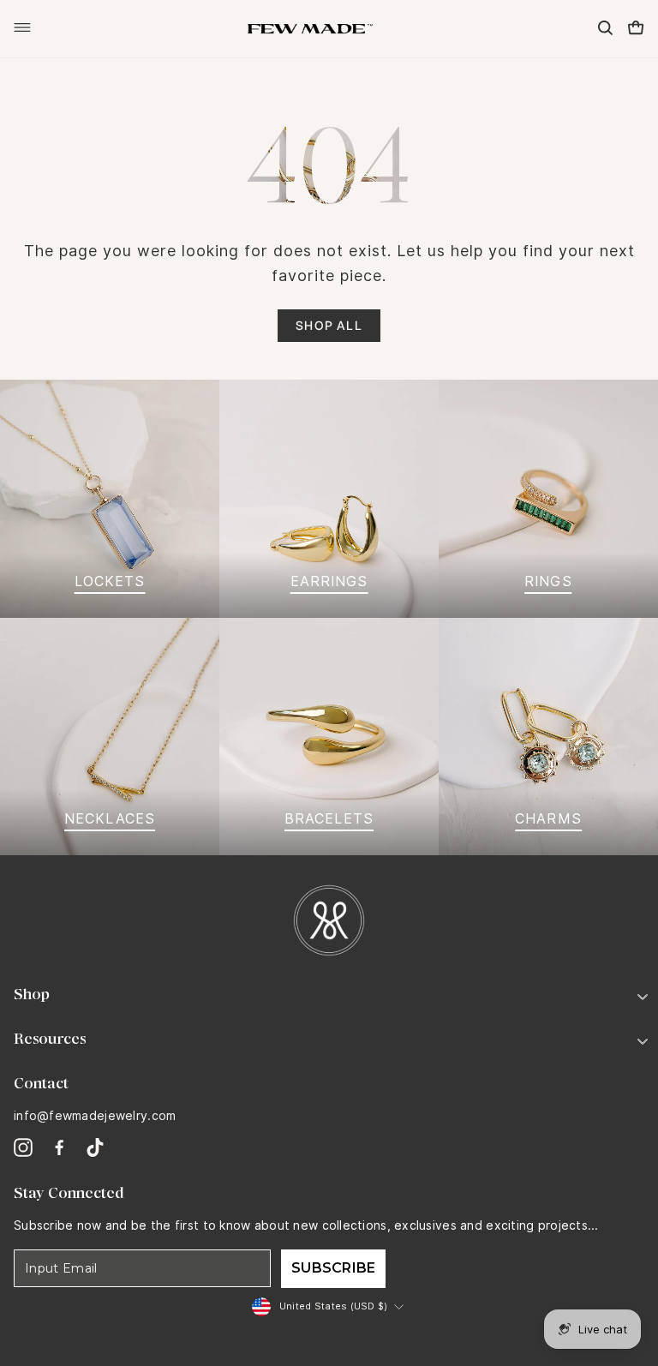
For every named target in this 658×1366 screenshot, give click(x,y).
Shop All (329, 325)
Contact (41, 1083)
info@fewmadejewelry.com (95, 1116)
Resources (50, 1038)
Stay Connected (69, 1192)
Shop (32, 994)
